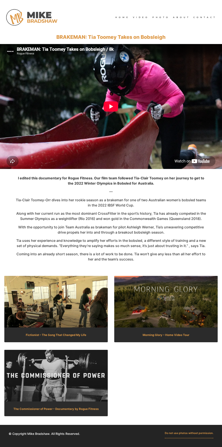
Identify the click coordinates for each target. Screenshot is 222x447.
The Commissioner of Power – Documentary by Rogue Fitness (56, 409)
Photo (161, 17)
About (181, 17)
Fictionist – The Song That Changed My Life (56, 335)
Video (141, 17)
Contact (205, 17)
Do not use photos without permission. (189, 433)
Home (122, 17)
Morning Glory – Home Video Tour (166, 335)
